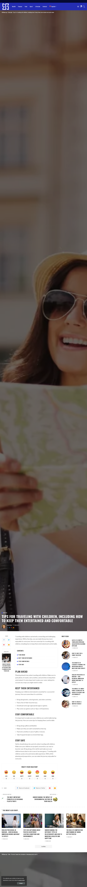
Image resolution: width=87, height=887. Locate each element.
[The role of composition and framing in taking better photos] (75, 821)
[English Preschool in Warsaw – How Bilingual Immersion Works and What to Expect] (66, 679)
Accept (21, 883)
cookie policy (21, 880)
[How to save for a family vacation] (66, 655)
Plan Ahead (21, 655)
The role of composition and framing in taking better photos (74, 832)
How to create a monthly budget (76, 703)
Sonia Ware (9, 625)
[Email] (14, 628)
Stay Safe (21, 664)
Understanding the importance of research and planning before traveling (6, 667)
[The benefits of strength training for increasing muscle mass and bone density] (66, 666)
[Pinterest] (12, 628)
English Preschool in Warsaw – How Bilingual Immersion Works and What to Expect (78, 678)
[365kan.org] (6, 6)
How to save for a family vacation (77, 654)
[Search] (84, 6)
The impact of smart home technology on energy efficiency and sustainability (78, 691)
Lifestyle (5, 612)
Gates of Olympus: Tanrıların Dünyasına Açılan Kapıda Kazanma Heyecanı (78, 643)
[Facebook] (8, 628)
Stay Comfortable (23, 661)
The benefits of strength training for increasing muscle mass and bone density (78, 665)
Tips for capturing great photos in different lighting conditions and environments (31, 833)
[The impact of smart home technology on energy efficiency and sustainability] (66, 692)
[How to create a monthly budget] (66, 704)
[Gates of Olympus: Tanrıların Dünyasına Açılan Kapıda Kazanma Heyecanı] (66, 644)
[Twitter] (10, 628)
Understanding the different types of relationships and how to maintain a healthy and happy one (53, 834)
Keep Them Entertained (25, 658)
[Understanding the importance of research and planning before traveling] (6, 658)
